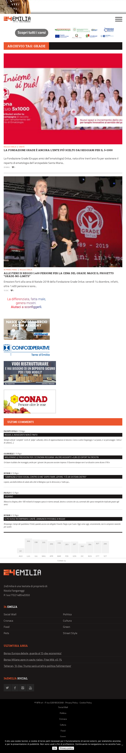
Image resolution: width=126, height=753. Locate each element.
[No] (122, 745)
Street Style (70, 633)
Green (66, 627)
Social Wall (10, 614)
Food (6, 627)
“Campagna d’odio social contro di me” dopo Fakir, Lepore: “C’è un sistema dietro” (46, 476)
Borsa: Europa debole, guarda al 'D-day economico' (33, 653)
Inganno (9, 496)
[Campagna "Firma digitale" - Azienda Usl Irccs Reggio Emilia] (63, 38)
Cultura (67, 621)
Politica (67, 614)
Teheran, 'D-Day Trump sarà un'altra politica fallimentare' (37, 666)
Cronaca (8, 621)
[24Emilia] (48, 19)
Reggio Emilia (10, 146)
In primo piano (10, 269)
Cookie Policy (86, 702)
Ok (54, 748)
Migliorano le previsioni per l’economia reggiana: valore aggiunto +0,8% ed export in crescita (52, 457)
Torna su (61, 560)
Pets (6, 633)
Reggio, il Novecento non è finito (21, 434)
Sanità (21, 146)
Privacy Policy (71, 702)
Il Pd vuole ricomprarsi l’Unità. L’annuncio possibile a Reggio (35, 518)
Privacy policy (66, 748)
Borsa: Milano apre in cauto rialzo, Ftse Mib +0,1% (33, 660)
